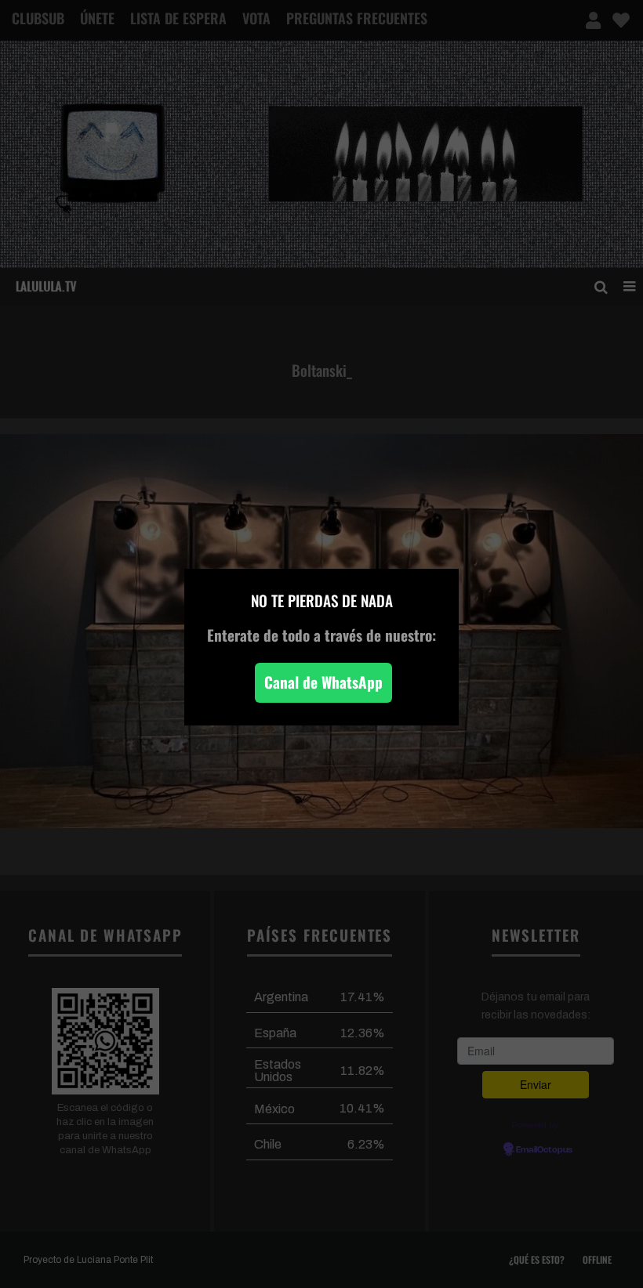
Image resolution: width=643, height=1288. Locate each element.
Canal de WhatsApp (323, 682)
